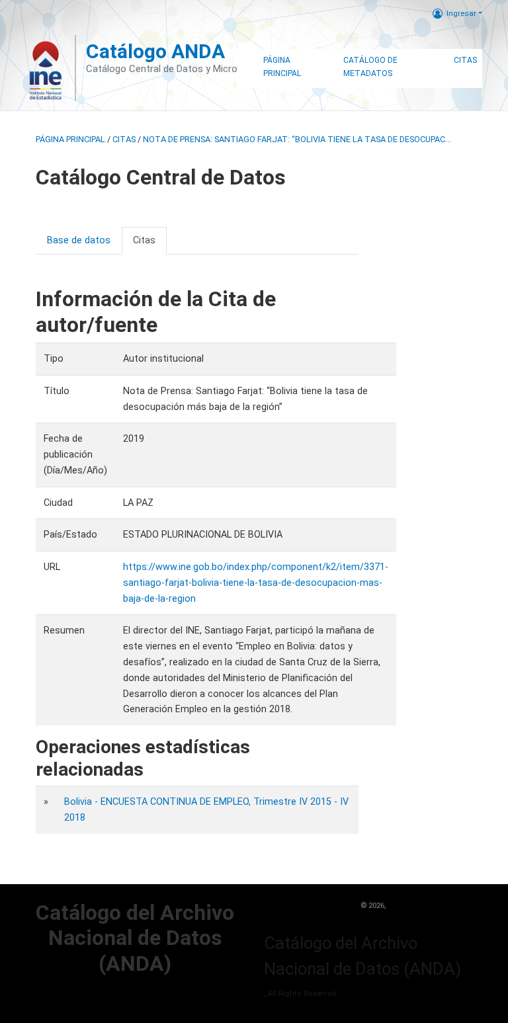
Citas (465, 60)
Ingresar (461, 13)
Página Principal (282, 67)
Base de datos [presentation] (78, 240)
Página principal (70, 139)
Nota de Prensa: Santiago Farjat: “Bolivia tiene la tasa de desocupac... (297, 139)
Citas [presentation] (144, 240)
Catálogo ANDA (155, 51)
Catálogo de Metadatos (370, 67)
